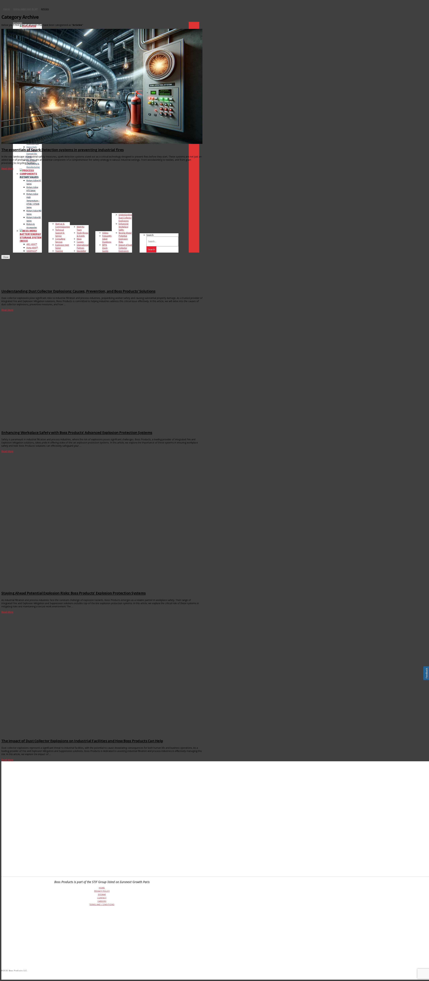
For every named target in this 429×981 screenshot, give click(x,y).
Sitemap (102, 894)
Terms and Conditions (101, 904)
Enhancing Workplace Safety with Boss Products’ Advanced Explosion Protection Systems (76, 432)
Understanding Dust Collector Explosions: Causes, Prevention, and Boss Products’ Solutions (78, 291)
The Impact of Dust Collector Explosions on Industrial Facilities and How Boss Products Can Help (82, 740)
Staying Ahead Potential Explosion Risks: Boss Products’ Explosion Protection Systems (73, 593)
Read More (7, 168)
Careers (102, 901)
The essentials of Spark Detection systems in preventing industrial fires (62, 149)
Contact (101, 898)
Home (102, 888)
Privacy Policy (102, 891)
